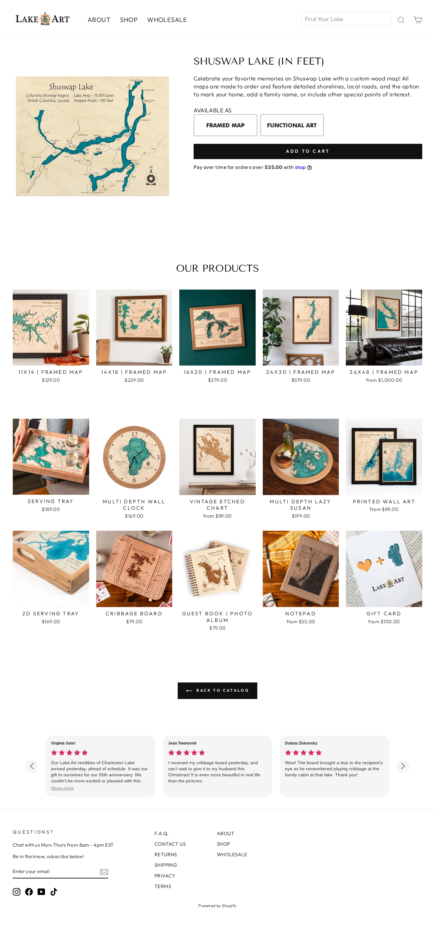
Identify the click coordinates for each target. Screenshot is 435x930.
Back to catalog (222, 690)
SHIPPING (165, 865)
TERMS (162, 886)
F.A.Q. (161, 833)
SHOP (129, 20)
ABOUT (99, 20)
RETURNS (165, 854)
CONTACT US (170, 844)
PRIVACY (164, 876)
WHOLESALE (167, 20)
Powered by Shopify (217, 905)
